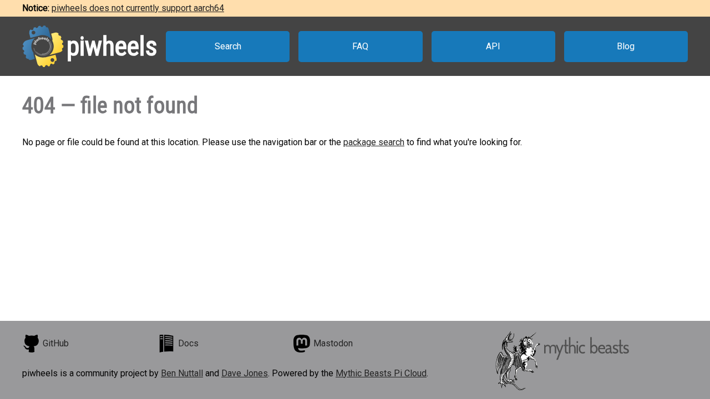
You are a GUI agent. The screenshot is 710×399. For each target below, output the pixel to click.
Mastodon (333, 343)
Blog (626, 46)
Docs (188, 343)
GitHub (56, 343)
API (493, 46)
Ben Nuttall (182, 373)
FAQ (360, 46)
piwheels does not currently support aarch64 (138, 8)
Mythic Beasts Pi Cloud (381, 373)
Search (228, 46)
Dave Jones (244, 373)
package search (373, 142)
